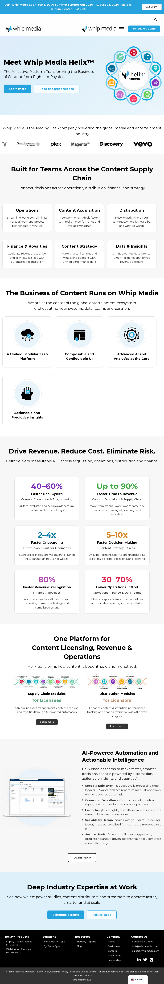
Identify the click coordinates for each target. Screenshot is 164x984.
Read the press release (56, 89)
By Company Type (54, 941)
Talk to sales (101, 915)
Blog (79, 946)
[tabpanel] (16, 144)
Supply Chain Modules (19, 943)
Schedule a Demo (142, 941)
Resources (82, 936)
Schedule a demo (144, 28)
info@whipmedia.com (145, 946)
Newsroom (114, 955)
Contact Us (139, 936)
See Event (151, 6)
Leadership (114, 960)
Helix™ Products (17, 936)
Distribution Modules (18, 951)
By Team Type (52, 946)
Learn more (17, 89)
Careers (112, 950)
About (111, 941)
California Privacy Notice (63, 971)
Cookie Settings (89, 971)
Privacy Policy (42, 971)
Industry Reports (86, 941)
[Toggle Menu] (121, 28)
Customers (114, 946)
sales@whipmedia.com (145, 950)
